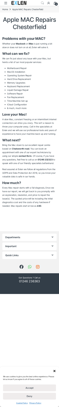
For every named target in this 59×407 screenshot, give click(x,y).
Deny (29, 396)
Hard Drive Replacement (19, 79)
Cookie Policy (22, 403)
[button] (54, 370)
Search (42, 3)
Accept (30, 387)
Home (5, 9)
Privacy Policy (35, 403)
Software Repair (15, 93)
